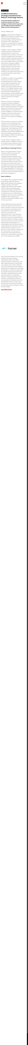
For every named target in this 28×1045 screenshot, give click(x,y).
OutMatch (3, 34)
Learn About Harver (6, 289)
